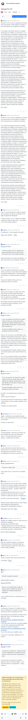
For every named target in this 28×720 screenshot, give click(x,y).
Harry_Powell (6, 413)
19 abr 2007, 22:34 (15, 289)
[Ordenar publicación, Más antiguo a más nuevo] (3, 16)
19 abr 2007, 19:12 (16, 230)
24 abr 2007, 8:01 (19, 644)
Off (2, 12)
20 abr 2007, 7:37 (15, 461)
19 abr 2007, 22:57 (18, 413)
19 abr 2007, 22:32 (14, 267)
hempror (4, 230)
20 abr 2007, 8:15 (16, 540)
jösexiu (4, 20)
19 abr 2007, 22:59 (15, 445)
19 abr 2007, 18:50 (15, 20)
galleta (4, 289)
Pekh (4, 267)
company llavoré (6, 644)
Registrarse (5, 707)
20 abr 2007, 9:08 (15, 569)
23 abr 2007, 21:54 (15, 606)
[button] (2, 718)
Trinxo (4, 210)
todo (5, 598)
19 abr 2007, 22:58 (16, 430)
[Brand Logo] (3, 3)
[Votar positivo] (18, 111)
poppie (4, 244)
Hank (4, 371)
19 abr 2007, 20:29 (15, 244)
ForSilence (5, 518)
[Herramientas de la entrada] (26, 111)
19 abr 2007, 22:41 (15, 313)
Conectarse (12, 707)
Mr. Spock (5, 540)
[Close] (25, 677)
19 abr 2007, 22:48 (15, 371)
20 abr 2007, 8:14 (17, 518)
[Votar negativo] (23, 111)
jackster (4, 430)
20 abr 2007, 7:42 (16, 481)
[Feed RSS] (19, 12)
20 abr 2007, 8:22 (14, 555)
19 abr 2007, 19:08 (15, 210)
